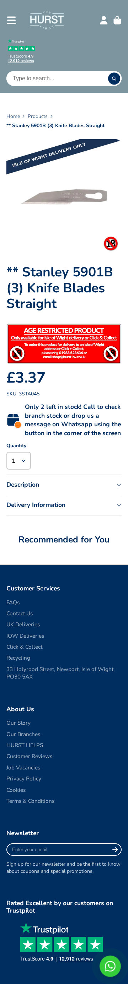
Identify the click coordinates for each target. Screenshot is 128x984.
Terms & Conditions (30, 801)
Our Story (18, 722)
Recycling (18, 657)
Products (38, 116)
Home (13, 116)
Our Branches (23, 734)
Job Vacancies (23, 767)
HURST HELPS (24, 745)
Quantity (16, 445)
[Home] (46, 20)
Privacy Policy (23, 778)
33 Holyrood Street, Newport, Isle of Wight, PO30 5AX (60, 673)
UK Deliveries (23, 624)
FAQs (13, 602)
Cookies (16, 790)
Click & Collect (24, 646)
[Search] (114, 78)
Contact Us (19, 613)
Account (104, 20)
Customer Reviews (29, 756)
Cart (117, 20)
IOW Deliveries (25, 635)
